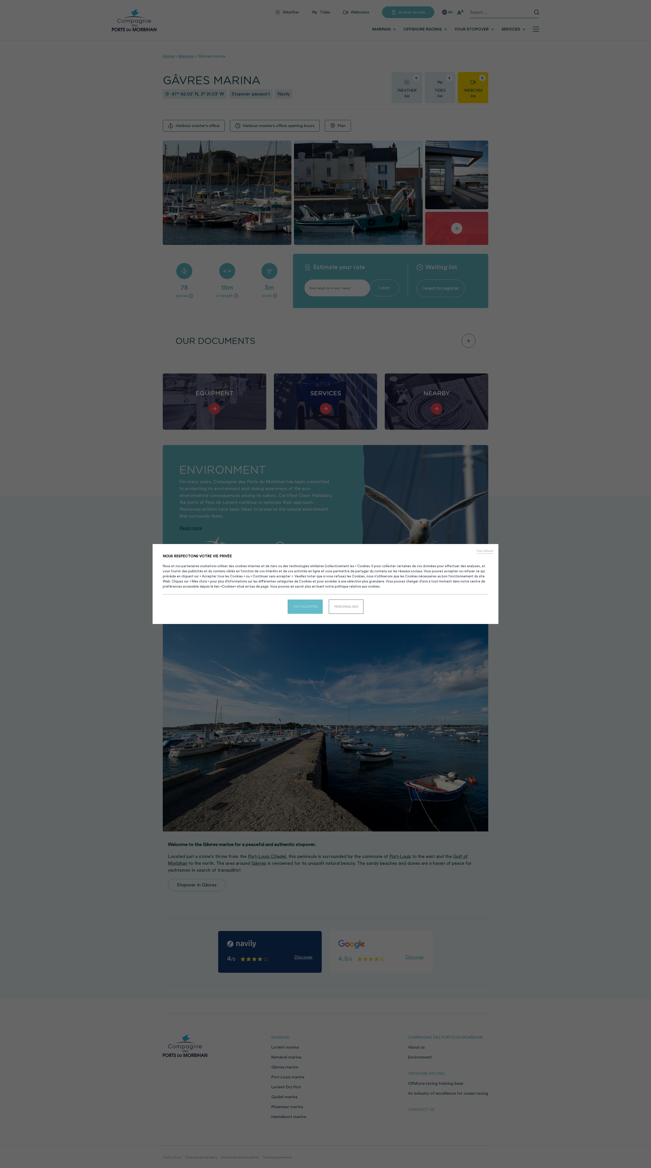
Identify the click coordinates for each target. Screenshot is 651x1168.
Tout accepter (305, 606)
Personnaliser (346, 606)
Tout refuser (484, 551)
